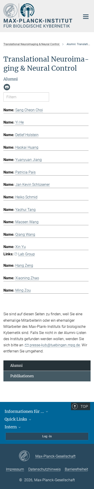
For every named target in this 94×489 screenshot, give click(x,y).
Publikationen (22, 376)
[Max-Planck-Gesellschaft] (27, 456)
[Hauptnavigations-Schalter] (85, 16)
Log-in (47, 436)
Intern (11, 427)
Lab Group (26, 254)
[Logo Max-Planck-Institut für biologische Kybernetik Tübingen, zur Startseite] (38, 15)
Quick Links (16, 419)
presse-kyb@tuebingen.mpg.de (55, 345)
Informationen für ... (25, 411)
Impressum (15, 469)
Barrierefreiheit (76, 469)
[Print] (6, 87)
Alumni (16, 365)
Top (84, 406)
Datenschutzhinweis (44, 469)
